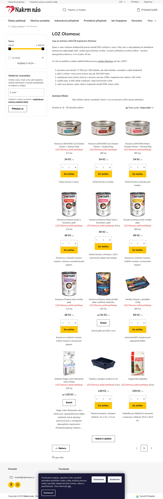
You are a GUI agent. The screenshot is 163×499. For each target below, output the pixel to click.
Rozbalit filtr (25, 63)
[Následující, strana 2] (144, 448)
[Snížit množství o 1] (63, 167)
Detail (103, 322)
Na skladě (28, 58)
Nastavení (48, 492)
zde (69, 486)
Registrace (148, 2)
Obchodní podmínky (16, 2)
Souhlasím (115, 479)
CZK (121, 2)
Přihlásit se (17, 108)
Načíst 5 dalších (103, 438)
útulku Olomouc (105, 61)
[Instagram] (18, 485)
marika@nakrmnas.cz (24, 477)
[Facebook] (11, 485)
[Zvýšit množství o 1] (75, 167)
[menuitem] (17, 20)
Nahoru (62, 448)
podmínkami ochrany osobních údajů (25, 100)
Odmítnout (99, 479)
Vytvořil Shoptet (147, 496)
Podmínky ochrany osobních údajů (43, 2)
